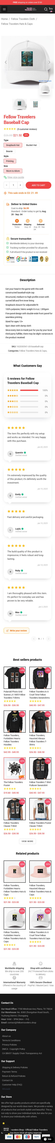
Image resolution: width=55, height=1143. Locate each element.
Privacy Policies (9, 1044)
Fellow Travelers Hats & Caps (17, 23)
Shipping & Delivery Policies (15, 1067)
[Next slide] (49, 62)
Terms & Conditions (11, 1040)
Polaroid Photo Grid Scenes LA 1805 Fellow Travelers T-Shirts (14, 694)
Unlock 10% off (6, 1129)
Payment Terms (9, 1072)
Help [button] (49, 1139)
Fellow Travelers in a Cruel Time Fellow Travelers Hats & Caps (39, 935)
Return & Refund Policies (13, 1076)
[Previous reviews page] (34, 639)
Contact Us (7, 1080)
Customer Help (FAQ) (12, 1084)
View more (27, 841)
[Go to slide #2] (35, 104)
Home (4, 19)
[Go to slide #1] (19, 104)
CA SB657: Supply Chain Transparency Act (22, 1053)
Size (6, 166)
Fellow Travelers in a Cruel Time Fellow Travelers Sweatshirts (39, 694)
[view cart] (51, 9)
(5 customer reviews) (27, 129)
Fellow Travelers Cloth (23, 19)
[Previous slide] (6, 62)
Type (6, 140)
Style (6, 156)
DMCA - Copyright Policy (13, 1049)
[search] (46, 9)
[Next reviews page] (48, 639)
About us (6, 1036)
